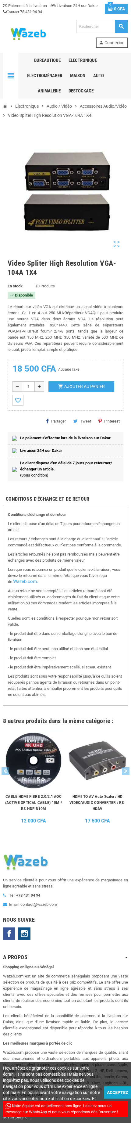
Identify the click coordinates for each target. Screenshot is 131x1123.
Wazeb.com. (25, 581)
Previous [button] (5, 771)
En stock (15, 286)
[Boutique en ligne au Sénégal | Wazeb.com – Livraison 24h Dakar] (28, 33)
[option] (34, 778)
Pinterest (112, 421)
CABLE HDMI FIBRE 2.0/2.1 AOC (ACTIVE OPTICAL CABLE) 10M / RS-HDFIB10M (33, 802)
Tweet (85, 421)
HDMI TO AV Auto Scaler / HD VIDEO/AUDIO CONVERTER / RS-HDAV (97, 802)
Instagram (24, 933)
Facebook (9, 933)
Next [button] (125, 771)
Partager (58, 421)
